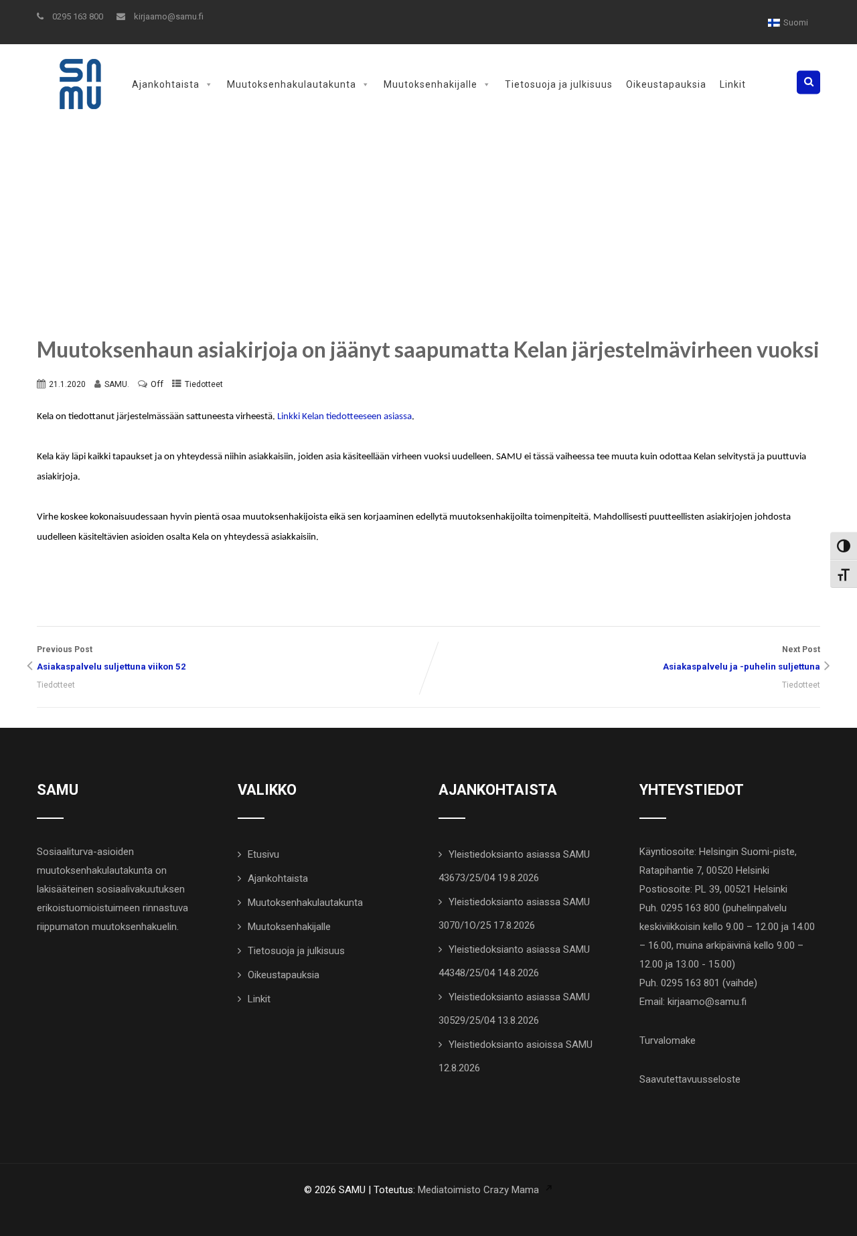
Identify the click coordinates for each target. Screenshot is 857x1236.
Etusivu (263, 854)
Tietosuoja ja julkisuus (559, 84)
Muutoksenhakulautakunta (291, 84)
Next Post (741, 658)
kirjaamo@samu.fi (168, 16)
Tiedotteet (204, 384)
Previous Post (111, 658)
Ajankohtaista (166, 84)
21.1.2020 (67, 384)
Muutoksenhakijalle (430, 84)
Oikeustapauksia (666, 84)
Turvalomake (667, 1040)
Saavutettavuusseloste (690, 1079)
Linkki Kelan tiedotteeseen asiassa (344, 417)
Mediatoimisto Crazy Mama (478, 1190)
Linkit (733, 84)
